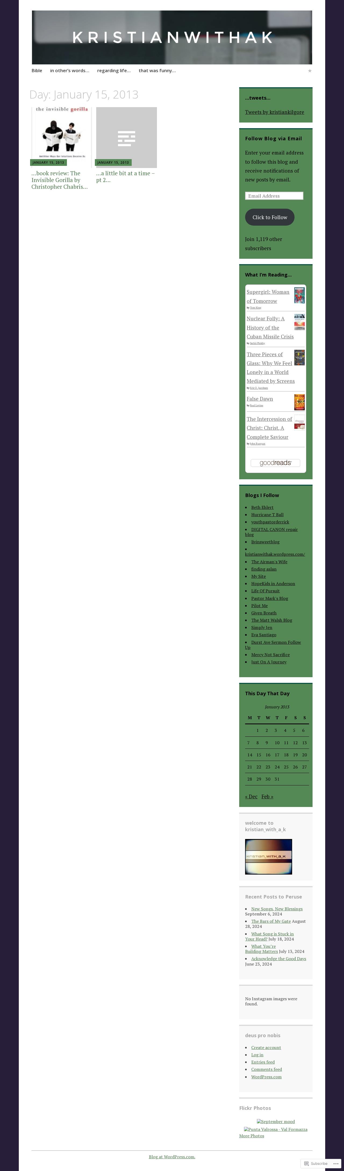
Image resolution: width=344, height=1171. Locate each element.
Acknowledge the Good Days (278, 959)
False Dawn (260, 398)
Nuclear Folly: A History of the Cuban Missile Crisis (270, 327)
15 (258, 755)
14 (249, 755)
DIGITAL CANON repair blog (271, 531)
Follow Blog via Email (273, 138)
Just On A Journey (268, 662)
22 (258, 767)
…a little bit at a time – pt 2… (125, 176)
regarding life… (114, 70)
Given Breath (264, 613)
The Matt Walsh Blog (271, 620)
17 (277, 755)
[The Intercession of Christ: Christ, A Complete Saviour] (299, 428)
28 (249, 779)
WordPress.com (266, 1077)
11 (286, 743)
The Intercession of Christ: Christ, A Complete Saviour (269, 427)
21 (249, 767)
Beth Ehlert (262, 507)
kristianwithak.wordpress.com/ (275, 554)
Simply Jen (261, 627)
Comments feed (266, 1069)
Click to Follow (270, 217)
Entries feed (263, 1062)
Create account (266, 1047)
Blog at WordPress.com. (172, 1157)
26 (295, 767)
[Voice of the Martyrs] (310, 71)
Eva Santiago (263, 635)
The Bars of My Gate (271, 921)
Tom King (255, 307)
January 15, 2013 (48, 162)
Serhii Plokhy (257, 343)
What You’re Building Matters (261, 948)
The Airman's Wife (269, 562)
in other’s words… (69, 70)
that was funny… (157, 70)
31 (277, 779)
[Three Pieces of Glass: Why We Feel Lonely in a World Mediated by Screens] (299, 363)
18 (286, 755)
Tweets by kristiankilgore (274, 112)
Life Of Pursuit (265, 591)
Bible (36, 70)
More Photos (251, 1136)
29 (258, 779)
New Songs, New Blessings (277, 909)
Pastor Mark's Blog (269, 598)
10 (277, 743)
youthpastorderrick (270, 522)
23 (268, 767)
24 (277, 767)
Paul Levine (256, 405)
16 (268, 755)
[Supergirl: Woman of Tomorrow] (299, 301)
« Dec (251, 796)
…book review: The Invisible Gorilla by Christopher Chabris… (59, 179)
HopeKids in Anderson (273, 583)
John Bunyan (257, 443)
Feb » (267, 796)
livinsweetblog (265, 542)
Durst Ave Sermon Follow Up (273, 644)
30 (268, 779)
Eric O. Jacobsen (259, 388)
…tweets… (257, 98)
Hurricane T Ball (267, 515)
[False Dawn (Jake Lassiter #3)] (299, 408)
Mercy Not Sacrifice (270, 655)
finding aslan (264, 569)
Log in (257, 1055)
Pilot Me (259, 606)
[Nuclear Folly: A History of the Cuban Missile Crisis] (299, 328)
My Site (258, 576)
